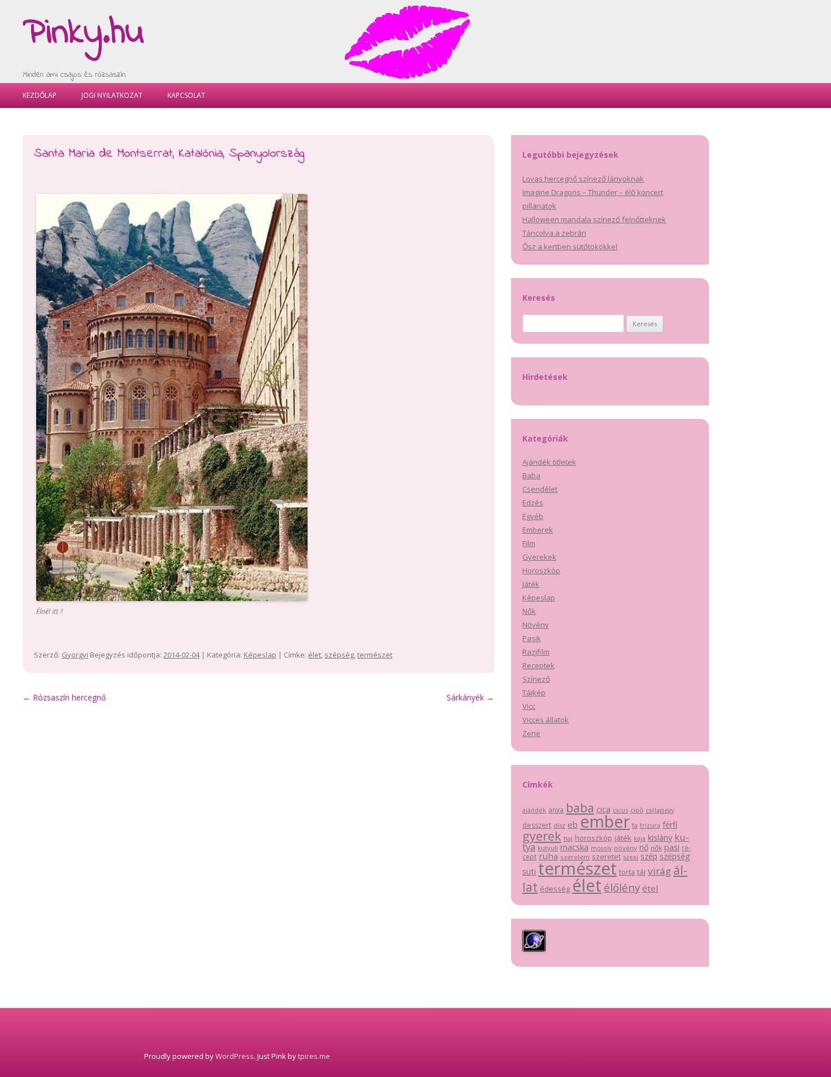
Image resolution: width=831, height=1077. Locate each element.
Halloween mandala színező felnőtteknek (594, 219)
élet (314, 655)
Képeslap (260, 655)
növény (625, 848)
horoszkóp (593, 838)
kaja (640, 838)
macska (574, 847)
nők (656, 848)
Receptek (538, 665)
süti (529, 871)
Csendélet (539, 489)
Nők (529, 611)
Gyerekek (539, 557)
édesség (555, 889)
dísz (559, 825)
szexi (630, 857)
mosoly (601, 848)
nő (643, 847)
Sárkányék (470, 697)
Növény (535, 625)
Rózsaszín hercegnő (64, 697)
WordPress (234, 1056)
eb (573, 824)
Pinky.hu (83, 33)
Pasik (531, 638)
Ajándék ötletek (549, 462)
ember (605, 821)
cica (603, 809)
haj (568, 838)
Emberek (537, 530)
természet (374, 655)
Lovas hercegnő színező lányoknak (583, 179)
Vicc (528, 706)
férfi (670, 824)
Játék (530, 584)
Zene (531, 733)
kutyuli (548, 848)
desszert (536, 825)
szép (648, 856)
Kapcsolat (186, 95)
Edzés (532, 503)
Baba (531, 475)
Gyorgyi (75, 655)
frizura (650, 825)
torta (627, 872)
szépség (339, 655)
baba (580, 807)
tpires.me (314, 1056)
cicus (620, 810)
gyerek (541, 836)
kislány (660, 837)
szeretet (606, 856)
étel (650, 888)
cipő (636, 810)
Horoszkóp (541, 570)
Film (528, 543)
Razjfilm (535, 652)
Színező (536, 679)
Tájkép (534, 692)
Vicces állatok (545, 720)
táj (641, 872)
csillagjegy (660, 810)
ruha (548, 856)
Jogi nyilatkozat (111, 95)
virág (659, 870)
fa (635, 825)
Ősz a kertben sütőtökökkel (569, 246)
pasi (671, 847)
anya (556, 810)
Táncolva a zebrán (554, 233)
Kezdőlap (40, 95)
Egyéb (532, 516)
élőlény (622, 887)
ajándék (534, 810)
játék (622, 838)
